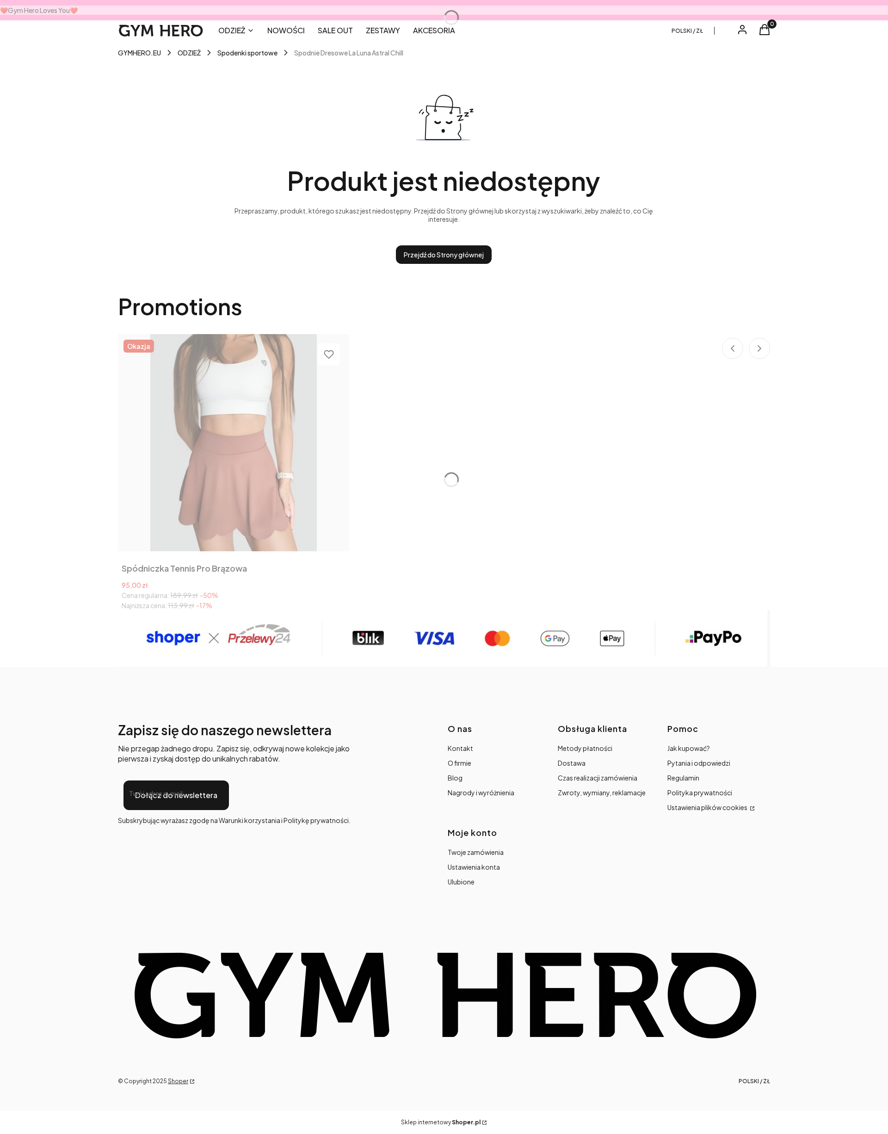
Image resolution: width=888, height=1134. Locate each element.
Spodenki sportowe (247, 53)
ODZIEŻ (189, 53)
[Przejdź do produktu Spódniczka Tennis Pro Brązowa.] (233, 442)
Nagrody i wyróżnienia (481, 792)
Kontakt (460, 748)
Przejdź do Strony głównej (444, 254)
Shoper (178, 1081)
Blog (455, 778)
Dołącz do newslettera (176, 795)
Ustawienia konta (474, 867)
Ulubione (461, 882)
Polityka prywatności (699, 792)
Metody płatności (585, 748)
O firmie (459, 763)
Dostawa (572, 763)
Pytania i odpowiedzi (698, 763)
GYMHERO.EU (139, 53)
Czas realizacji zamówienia (597, 778)
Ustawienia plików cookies (707, 807)
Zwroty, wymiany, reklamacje (602, 792)
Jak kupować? (688, 748)
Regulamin (683, 778)
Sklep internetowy (441, 1122)
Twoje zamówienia (476, 852)
